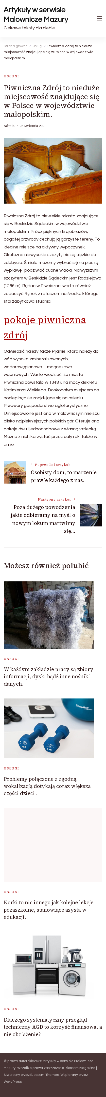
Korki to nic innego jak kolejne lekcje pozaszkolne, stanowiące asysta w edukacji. (48, 910)
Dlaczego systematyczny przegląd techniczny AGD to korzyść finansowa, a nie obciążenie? (53, 1027)
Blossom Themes (44, 1075)
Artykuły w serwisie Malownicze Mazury (36, 14)
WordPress (13, 1081)
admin (9, 125)
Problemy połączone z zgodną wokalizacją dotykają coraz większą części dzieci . (47, 786)
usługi (11, 76)
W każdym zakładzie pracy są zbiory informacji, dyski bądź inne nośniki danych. (48, 676)
